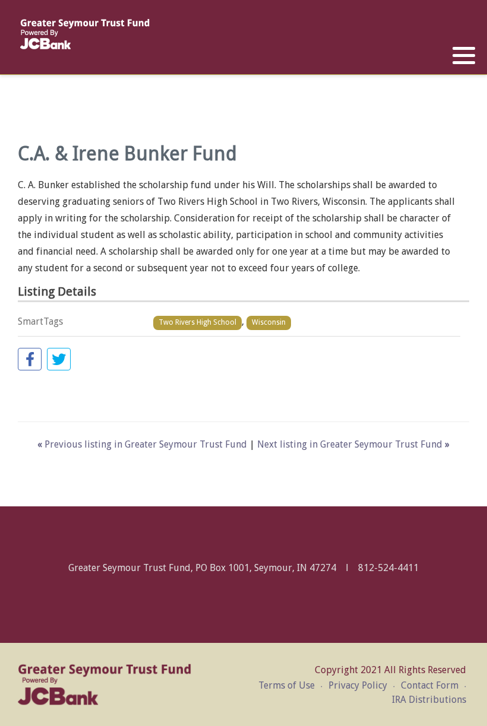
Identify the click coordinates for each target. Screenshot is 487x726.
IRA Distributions (429, 699)
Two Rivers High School (197, 322)
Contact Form (429, 685)
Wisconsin (269, 322)
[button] (464, 56)
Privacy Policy (357, 685)
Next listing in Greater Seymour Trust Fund (353, 444)
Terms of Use (286, 685)
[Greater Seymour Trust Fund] (84, 34)
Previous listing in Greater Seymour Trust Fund (143, 444)
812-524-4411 (388, 567)
